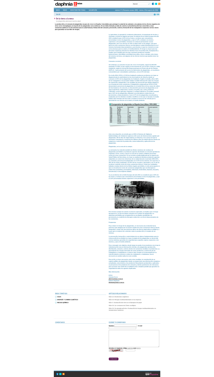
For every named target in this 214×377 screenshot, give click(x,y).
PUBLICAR (113, 359)
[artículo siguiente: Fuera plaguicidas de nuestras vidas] (158, 14)
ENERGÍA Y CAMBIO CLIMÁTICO (67, 299)
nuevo (138, 348)
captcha (129, 348)
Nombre (111, 326)
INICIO (58, 10)
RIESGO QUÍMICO (62, 302)
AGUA (59, 297)
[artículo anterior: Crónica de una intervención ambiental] (157, 14)
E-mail (140, 326)
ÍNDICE (65, 10)
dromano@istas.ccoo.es (116, 282)
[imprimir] (155, 14)
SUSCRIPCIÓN (93, 10)
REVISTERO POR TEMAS (77, 10)
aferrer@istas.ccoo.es (116, 279)
